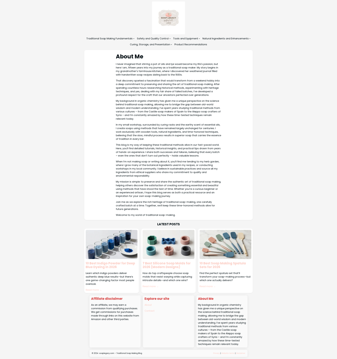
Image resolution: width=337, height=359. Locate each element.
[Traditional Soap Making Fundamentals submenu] (134, 38)
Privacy (216, 353)
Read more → (94, 289)
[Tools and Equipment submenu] (199, 38)
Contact (150, 310)
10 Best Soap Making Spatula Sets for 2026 (223, 265)
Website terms (227, 353)
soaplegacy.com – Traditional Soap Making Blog (120, 353)
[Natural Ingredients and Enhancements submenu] (250, 38)
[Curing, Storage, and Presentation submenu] (171, 44)
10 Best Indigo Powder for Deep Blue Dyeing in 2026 (110, 265)
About (148, 304)
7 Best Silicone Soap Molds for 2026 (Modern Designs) (167, 265)
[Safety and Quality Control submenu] (170, 38)
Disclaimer (240, 353)
